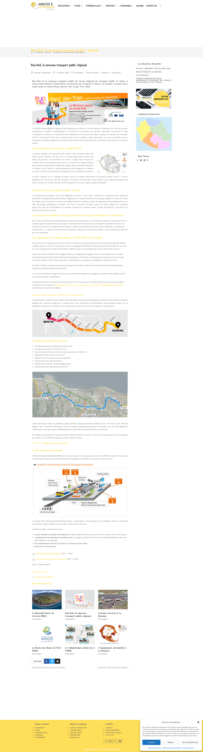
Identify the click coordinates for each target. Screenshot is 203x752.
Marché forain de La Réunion (148, 72)
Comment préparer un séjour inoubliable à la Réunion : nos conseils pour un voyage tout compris (153, 80)
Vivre (37, 730)
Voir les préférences (190, 742)
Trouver (39, 735)
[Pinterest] (147, 160)
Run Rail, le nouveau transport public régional (69, 52)
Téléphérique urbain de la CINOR (55, 443)
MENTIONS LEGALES (113, 733)
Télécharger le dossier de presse (48, 553)
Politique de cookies (154, 748)
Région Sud (75, 735)
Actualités (79, 73)
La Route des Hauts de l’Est (88, 285)
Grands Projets (92, 73)
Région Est (75, 738)
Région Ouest (76, 733)
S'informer (40, 738)
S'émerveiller (41, 733)
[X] (138, 160)
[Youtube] (120, 741)
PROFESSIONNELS (113, 730)
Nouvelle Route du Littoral (65, 285)
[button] (198, 722)
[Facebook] (141, 160)
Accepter (151, 742)
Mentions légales (188, 748)
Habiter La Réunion (42, 73)
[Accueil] (32, 52)
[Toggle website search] (160, 6)
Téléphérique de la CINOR (112, 285)
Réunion (105, 73)
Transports (116, 73)
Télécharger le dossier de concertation (51, 559)
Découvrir (39, 728)
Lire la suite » (37, 619)
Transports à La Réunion (44, 577)
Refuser (171, 742)
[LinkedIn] (144, 160)
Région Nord (75, 730)
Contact (109, 728)
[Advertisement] (101, 29)
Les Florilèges (142, 75)
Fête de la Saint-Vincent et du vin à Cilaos (48, 667)
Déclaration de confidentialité (172, 748)
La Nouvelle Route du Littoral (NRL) (43, 615)
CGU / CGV (110, 735)
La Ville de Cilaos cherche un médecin (113, 667)
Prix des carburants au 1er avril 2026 (153, 69)
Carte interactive (78, 728)
